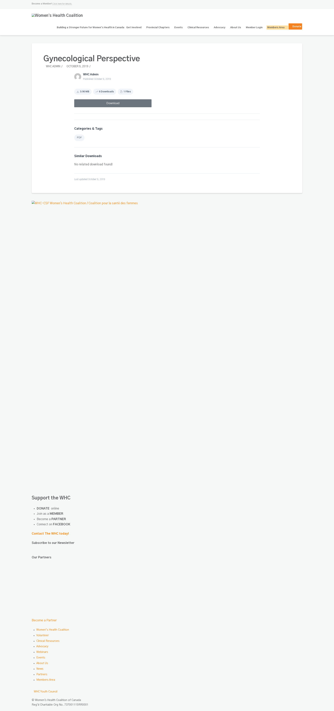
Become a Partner (44, 620)
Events (40, 657)
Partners (41, 674)
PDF (79, 137)
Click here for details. (62, 4)
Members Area (45, 680)
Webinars (42, 652)
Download (112, 103)
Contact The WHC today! (50, 533)
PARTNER (58, 519)
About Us (42, 663)
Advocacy (42, 646)
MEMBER (56, 513)
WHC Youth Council (45, 691)
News (39, 669)
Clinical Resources (47, 641)
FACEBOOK (61, 524)
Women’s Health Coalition (52, 630)
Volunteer (42, 635)
